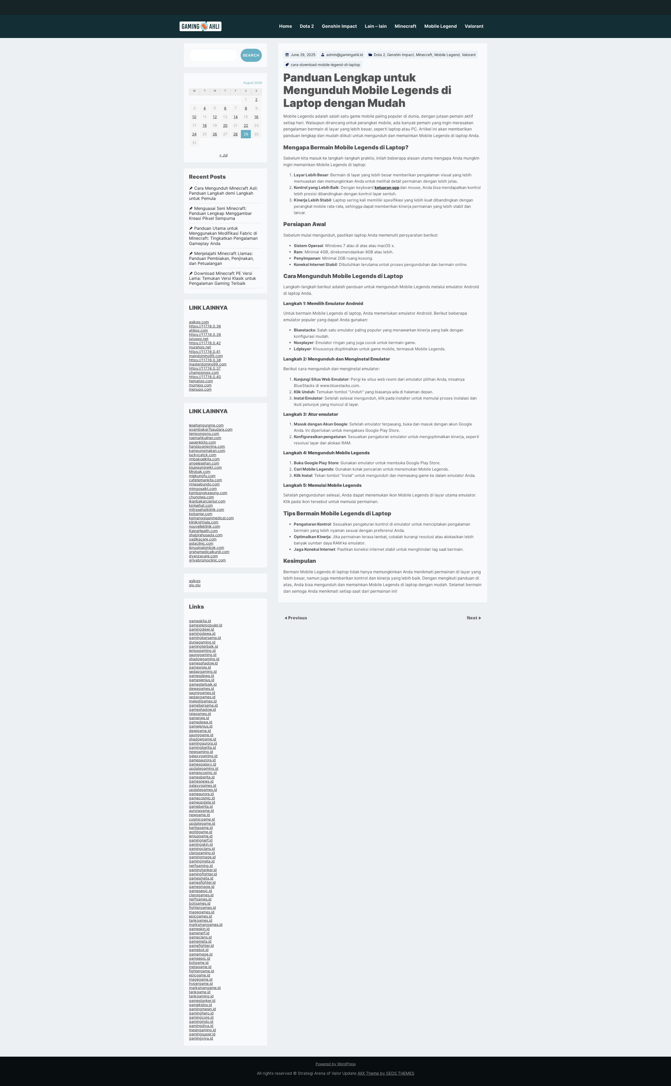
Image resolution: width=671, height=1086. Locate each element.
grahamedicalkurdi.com (209, 551)
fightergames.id (202, 907)
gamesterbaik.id (203, 684)
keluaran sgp (387, 187)
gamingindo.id (201, 1021)
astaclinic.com (201, 543)
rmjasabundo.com (204, 484)
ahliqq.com (198, 330)
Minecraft (405, 26)
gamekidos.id (200, 1004)
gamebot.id (199, 949)
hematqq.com (201, 381)
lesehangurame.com (206, 425)
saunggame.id (201, 735)
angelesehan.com (204, 463)
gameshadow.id (202, 709)
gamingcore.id (201, 1017)
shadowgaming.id (204, 659)
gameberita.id (201, 806)
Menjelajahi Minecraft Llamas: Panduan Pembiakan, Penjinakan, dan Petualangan (221, 258)
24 (194, 134)
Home (285, 26)
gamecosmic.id (202, 798)
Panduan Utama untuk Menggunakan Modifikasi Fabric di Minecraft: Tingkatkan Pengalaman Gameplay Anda (223, 236)
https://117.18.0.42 (205, 343)
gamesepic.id (200, 890)
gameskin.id (199, 928)
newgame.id (199, 814)
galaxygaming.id (203, 756)
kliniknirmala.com (203, 522)
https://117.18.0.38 (205, 360)
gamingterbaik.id (203, 646)
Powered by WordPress (336, 1064)
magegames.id (201, 912)
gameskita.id (200, 621)
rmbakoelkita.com (204, 459)
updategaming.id (203, 768)
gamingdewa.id (202, 633)
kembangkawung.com (208, 492)
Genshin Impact (339, 26)
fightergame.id (201, 971)
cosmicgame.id (202, 819)
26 (215, 134)
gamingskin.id (201, 844)
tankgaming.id (201, 996)
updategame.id (202, 823)
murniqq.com (200, 385)
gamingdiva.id (201, 1025)
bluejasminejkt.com (205, 467)
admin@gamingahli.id (344, 54)
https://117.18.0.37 (205, 368)
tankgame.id (199, 992)
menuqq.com (200, 389)
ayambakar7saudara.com (210, 429)
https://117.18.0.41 (204, 351)
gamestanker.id (202, 1000)
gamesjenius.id (201, 680)
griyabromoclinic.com (207, 560)
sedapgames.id (202, 697)
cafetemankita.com (205, 480)
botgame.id (199, 962)
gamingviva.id (201, 1038)
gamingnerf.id (201, 840)
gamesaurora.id (202, 760)
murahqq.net (200, 347)
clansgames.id (201, 895)
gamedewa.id (200, 722)
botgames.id (199, 903)
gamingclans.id (202, 848)
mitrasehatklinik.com (206, 509)
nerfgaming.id (201, 865)
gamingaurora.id (203, 743)
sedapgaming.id (203, 671)
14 (236, 116)
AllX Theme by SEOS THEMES (386, 1073)
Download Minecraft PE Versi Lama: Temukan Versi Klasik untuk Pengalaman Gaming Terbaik (222, 278)
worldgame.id (200, 831)
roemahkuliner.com (205, 437)
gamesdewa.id (201, 675)
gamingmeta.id (202, 861)
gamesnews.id (201, 781)
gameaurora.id (201, 794)
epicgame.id (199, 975)
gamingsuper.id (202, 1034)
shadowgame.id (202, 739)
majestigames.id (203, 701)
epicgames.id (200, 916)
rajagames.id (200, 713)
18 (205, 125)
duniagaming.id (202, 642)
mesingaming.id (202, 1030)
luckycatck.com (202, 454)
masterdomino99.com (207, 364)
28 (235, 134)
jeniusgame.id (201, 836)
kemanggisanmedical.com (211, 518)
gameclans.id (200, 937)
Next (472, 618)
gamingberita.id (202, 747)
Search (251, 55)
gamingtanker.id (203, 869)
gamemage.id (201, 954)
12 (215, 116)
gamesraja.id (200, 667)
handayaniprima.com (207, 446)
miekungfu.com (202, 475)
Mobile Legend (440, 26)
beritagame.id (201, 827)
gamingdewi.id (201, 629)
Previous (297, 618)
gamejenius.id (201, 726)
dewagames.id (201, 688)
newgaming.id (201, 751)
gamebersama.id (203, 705)
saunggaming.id (203, 654)
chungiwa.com (201, 497)
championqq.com (204, 372)
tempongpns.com (204, 433)
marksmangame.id (205, 987)
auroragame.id (201, 810)
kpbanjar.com (200, 513)
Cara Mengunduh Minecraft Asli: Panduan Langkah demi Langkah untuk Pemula (223, 193)
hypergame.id (201, 983)
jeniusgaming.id (202, 650)
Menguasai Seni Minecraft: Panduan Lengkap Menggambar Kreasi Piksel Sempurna (220, 213)
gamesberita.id (202, 777)
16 (256, 116)
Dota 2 (307, 26)
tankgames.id (200, 920)
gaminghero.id (201, 1013)
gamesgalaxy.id (202, 764)
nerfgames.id (200, 899)
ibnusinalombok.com (206, 547)
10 (194, 116)
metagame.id (200, 966)
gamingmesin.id (202, 1009)
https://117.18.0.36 (205, 326)
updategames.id (203, 789)
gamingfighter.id (203, 874)
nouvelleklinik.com (204, 526)
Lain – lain (376, 26)
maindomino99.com (206, 355)
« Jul (223, 155)
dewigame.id (200, 730)
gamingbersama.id (205, 637)
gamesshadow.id (203, 663)
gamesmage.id (201, 886)
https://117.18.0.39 (205, 334)
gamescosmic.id (203, 772)
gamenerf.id (199, 933)
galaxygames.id (202, 785)
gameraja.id (199, 718)
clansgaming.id (202, 852)
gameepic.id (199, 958)
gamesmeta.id (201, 878)
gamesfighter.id (202, 882)
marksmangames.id (206, 924)
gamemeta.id (200, 941)
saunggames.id (202, 692)
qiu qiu (195, 585)
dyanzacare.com (203, 556)
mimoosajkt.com (203, 488)
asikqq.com (199, 322)
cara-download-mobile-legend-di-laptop (325, 64)
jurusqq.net (198, 338)
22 (246, 125)
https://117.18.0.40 (205, 376)
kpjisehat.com (201, 505)
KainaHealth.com (203, 530)
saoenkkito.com (202, 442)
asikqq (195, 581)
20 (225, 125)
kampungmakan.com (207, 450)
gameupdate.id (202, 802)
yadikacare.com (203, 539)
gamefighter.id (201, 945)
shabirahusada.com (206, 535)
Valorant (474, 26)
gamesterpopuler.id (205, 625)
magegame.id (201, 979)
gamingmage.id (202, 857)
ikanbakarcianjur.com (207, 501)
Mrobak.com (199, 471)
